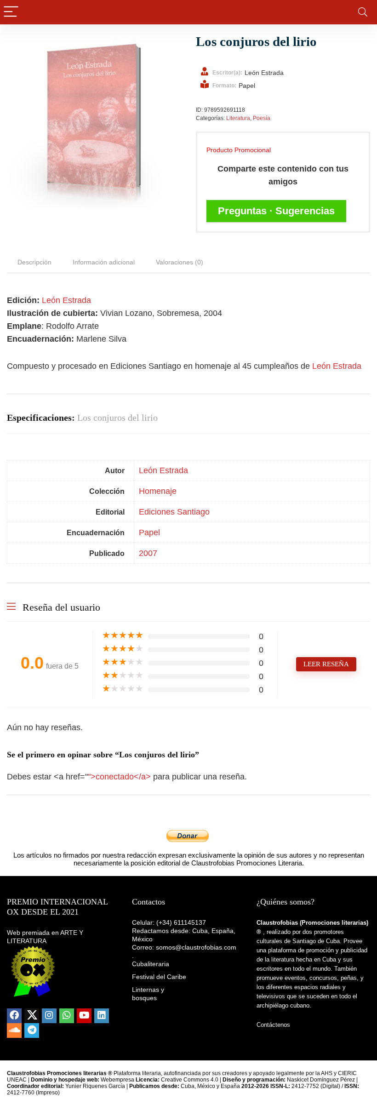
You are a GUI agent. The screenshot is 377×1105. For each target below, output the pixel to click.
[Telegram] (31, 1030)
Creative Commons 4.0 (190, 1079)
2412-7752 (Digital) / (307, 1086)
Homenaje (158, 491)
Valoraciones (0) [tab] (179, 262)
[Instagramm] (49, 1015)
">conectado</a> (120, 776)
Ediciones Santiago (174, 511)
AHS (326, 1073)
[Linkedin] (101, 1015)
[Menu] (11, 12)
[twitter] (31, 1015)
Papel (149, 532)
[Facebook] (14, 1015)
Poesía (261, 118)
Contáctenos (273, 1024)
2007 (148, 553)
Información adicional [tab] (104, 262)
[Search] (363, 12)
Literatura (238, 118)
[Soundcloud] (14, 1030)
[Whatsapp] (66, 1015)
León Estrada (66, 300)
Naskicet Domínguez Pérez (321, 1079)
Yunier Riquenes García (95, 1086)
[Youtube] (84, 1015)
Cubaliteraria (150, 964)
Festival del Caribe (159, 976)
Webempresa (117, 1079)
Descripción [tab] (34, 262)
